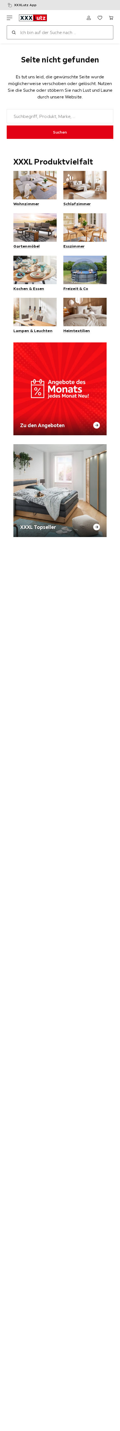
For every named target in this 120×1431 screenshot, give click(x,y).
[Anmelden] (88, 18)
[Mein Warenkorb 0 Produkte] (111, 18)
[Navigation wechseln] (9, 18)
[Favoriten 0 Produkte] (99, 18)
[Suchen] (13, 32)
